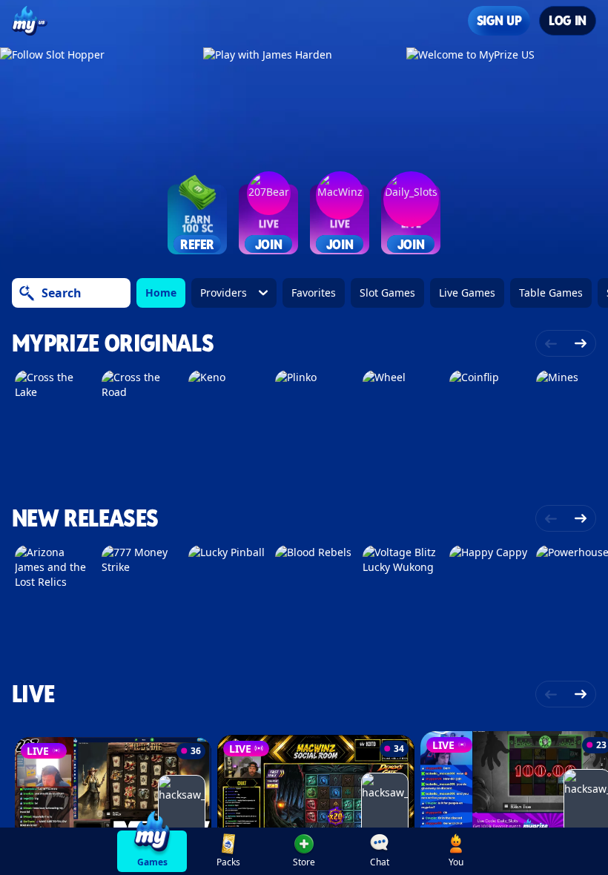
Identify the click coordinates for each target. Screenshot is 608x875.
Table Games (551, 292)
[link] (152, 851)
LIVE (33, 693)
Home (160, 292)
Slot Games (387, 292)
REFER (197, 243)
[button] (304, 851)
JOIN (268, 243)
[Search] (27, 293)
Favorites (313, 292)
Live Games (467, 292)
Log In (567, 20)
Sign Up (499, 20)
